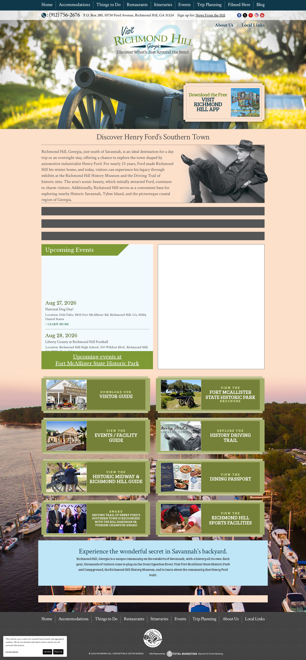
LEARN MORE (58, 290)
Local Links (253, 25)
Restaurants (137, 4)
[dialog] (35, 646)
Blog (260, 4)
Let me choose (12, 651)
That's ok (58, 651)
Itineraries (163, 4)
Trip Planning (209, 4)
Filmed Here (239, 4)
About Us (224, 25)
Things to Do (108, 4)
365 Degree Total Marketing (186, 654)
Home (47, 4)
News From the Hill (210, 15)
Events (184, 4)
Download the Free (208, 102)
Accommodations (74, 4)
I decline (47, 651)
